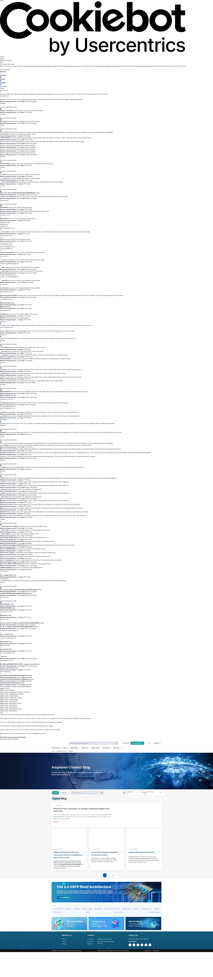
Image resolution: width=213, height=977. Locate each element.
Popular (63, 792)
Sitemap (64, 943)
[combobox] (136, 794)
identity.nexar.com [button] (5, 646)
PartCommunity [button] (4, 201)
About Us (64, 939)
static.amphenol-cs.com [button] (6, 292)
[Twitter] (142, 945)
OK (1, 739)
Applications (95, 748)
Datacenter (68, 908)
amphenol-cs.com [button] (5, 216)
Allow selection (12, 739)
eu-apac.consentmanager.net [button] (8, 639)
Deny (17, 739)
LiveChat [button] (2, 168)
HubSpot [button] (2, 157)
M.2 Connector (57, 912)
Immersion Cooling (87, 908)
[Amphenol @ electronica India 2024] (144, 838)
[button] (93, 226)
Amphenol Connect (62, 751)
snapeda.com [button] (3, 285)
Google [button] (2, 126)
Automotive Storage (154, 912)
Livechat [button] (2, 186)
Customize (5, 739)
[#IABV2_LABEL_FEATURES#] (8, 701)
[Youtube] (134, 945)
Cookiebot (27, 686)
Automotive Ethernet (146, 908)
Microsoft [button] (2, 363)
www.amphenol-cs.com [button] (6, 300)
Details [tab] (2, 58)
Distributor (90, 943)
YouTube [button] (2, 520)
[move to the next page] (113, 875)
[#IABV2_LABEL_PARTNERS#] (8, 707)
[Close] (102, 793)
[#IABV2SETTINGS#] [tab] (6, 60)
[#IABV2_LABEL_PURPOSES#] (9, 696)
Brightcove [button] (3, 426)
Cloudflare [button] (2, 115)
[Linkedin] (138, 945)
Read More (56, 821)
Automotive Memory (119, 912)
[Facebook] (130, 945)
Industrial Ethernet (127, 908)
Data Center (77, 908)
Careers (64, 941)
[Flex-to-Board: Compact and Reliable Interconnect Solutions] (106, 838)
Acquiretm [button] (3, 104)
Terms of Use (147, 950)
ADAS (87, 912)
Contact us (126, 743)
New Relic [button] (3, 385)
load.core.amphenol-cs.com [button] (7, 653)
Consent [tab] (2, 56)
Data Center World (58, 908)
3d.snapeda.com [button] (4, 96)
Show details (3, 86)
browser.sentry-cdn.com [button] (6, 400)
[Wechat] (146, 945)
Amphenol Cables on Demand (112, 908)
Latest (55, 792)
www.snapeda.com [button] (5, 311)
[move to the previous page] (100, 875)
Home (53, 751)
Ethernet (136, 908)
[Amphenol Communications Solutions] (59, 743)
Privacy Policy (156, 950)
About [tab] (1, 62)
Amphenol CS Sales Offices (104, 939)
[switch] (0, 77)
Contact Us (91, 939)
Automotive (157, 908)
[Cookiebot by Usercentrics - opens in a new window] (93, 28)
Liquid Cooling (98, 908)
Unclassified (4, 578)
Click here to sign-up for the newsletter (139, 939)
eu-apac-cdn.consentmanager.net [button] (9, 264)
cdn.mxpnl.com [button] (4, 257)
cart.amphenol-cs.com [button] (6, 236)
